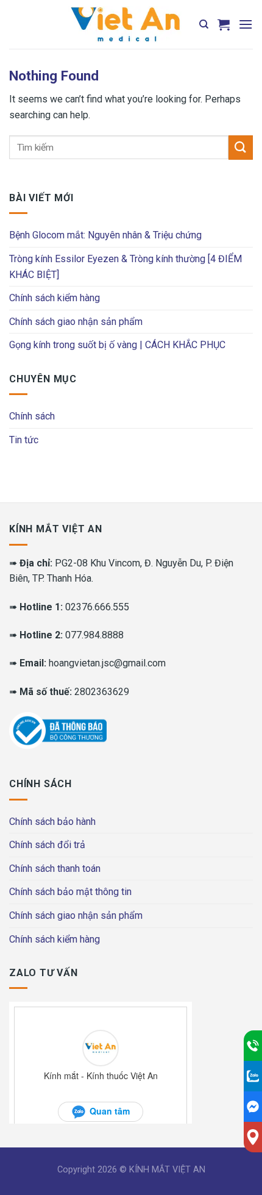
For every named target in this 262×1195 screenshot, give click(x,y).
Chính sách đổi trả (47, 845)
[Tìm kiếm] (203, 24)
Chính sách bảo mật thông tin (70, 891)
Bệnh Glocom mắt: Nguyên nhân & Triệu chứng (105, 235)
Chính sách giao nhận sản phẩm (76, 321)
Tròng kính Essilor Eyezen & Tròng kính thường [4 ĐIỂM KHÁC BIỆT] (125, 266)
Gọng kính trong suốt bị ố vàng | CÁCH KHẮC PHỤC (117, 345)
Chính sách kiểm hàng (54, 298)
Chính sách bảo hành (52, 821)
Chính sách (32, 416)
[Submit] (240, 147)
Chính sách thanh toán (55, 868)
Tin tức (23, 440)
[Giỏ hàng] (224, 24)
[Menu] (245, 24)
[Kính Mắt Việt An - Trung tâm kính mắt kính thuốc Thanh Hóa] (125, 24)
